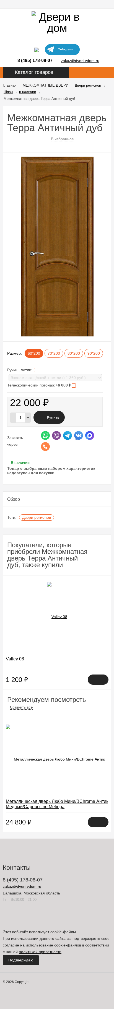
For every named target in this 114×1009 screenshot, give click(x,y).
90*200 (93, 353)
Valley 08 (15, 659)
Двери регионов (36, 517)
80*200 (74, 353)
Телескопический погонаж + (39, 385)
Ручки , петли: (20, 370)
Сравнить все (21, 707)
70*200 (54, 353)
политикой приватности (40, 952)
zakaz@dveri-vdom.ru (80, 60)
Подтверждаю (20, 960)
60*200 (34, 353)
